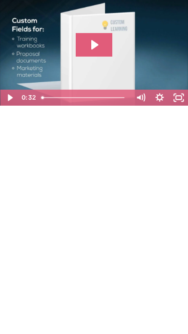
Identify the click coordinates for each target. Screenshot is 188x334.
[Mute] (140, 98)
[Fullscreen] (178, 98)
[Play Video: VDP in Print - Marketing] (94, 45)
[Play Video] (9, 98)
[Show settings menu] (159, 98)
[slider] (84, 98)
